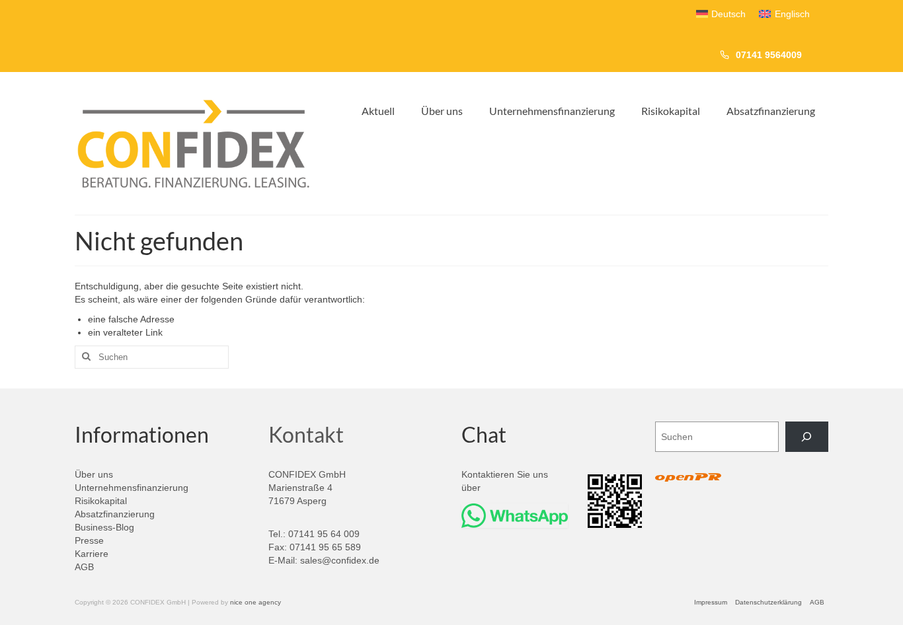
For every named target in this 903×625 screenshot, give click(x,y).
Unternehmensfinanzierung (131, 487)
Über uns (94, 474)
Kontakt (306, 434)
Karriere (91, 553)
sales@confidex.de (339, 560)
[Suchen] (806, 437)
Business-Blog (104, 527)
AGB (84, 567)
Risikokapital (101, 501)
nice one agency (255, 602)
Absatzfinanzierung (115, 514)
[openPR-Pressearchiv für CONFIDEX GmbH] (688, 478)
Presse (89, 540)
